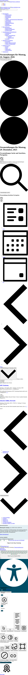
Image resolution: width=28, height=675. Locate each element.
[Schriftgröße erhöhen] (2, 590)
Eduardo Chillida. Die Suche (7, 400)
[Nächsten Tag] (15, 364)
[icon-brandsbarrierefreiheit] (1, 541)
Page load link (3, 549)
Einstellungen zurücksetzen (6, 662)
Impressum (2, 548)
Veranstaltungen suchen (5, 192)
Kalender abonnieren (4, 495)
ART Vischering (4, 385)
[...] (7, 392)
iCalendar (5, 518)
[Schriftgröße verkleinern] (2, 595)
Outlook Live (5, 521)
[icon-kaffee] (16, 540)
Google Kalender (6, 517)
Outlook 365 (5, 519)
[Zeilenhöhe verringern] (2, 610)
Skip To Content (3, 661)
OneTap (8, 589)
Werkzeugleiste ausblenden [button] (6, 592)
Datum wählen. (20, 379)
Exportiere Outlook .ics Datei (9, 523)
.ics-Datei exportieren (7, 522)
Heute (1, 366)
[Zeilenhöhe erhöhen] (2, 606)
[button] (0, 558)
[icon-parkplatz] (5, 541)
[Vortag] (15, 324)
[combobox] (14, 554)
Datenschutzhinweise (18, 547)
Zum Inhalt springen (4, 0)
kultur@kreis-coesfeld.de (15, 1)
